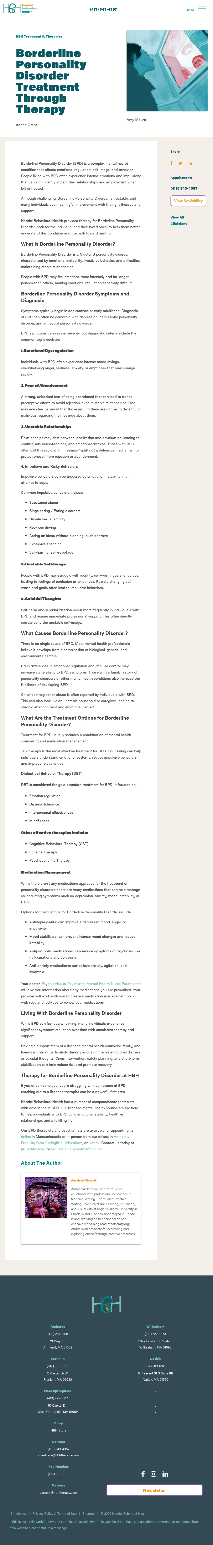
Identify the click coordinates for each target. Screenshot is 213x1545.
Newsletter (154, 1490)
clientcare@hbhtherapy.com (58, 1455)
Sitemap (89, 1513)
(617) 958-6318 (57, 1365)
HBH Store (58, 1430)
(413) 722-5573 (155, 1333)
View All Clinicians (179, 220)
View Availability (188, 200)
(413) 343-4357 (103, 9)
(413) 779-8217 (57, 1398)
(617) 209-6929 (155, 1365)
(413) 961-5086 (58, 1473)
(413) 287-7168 (57, 1333)
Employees (18, 1513)
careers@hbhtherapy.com (58, 1492)
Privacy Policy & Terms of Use (55, 1513)
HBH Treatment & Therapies (39, 36)
